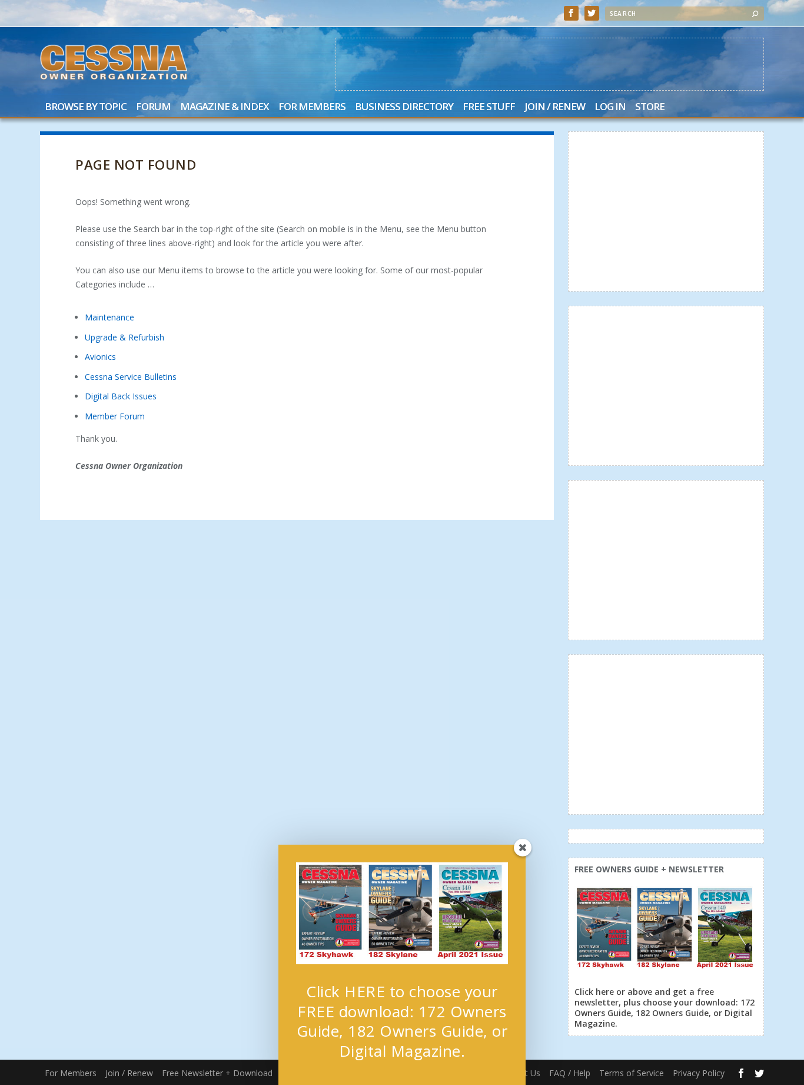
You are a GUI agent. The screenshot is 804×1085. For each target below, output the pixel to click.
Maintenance (109, 317)
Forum (153, 107)
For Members (311, 107)
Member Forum (115, 416)
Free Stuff (489, 107)
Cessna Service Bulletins (131, 376)
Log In (610, 107)
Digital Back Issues (121, 396)
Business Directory (404, 107)
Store (650, 107)
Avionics (100, 356)
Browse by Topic (86, 107)
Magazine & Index (224, 107)
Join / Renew (554, 107)
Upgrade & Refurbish (124, 337)
